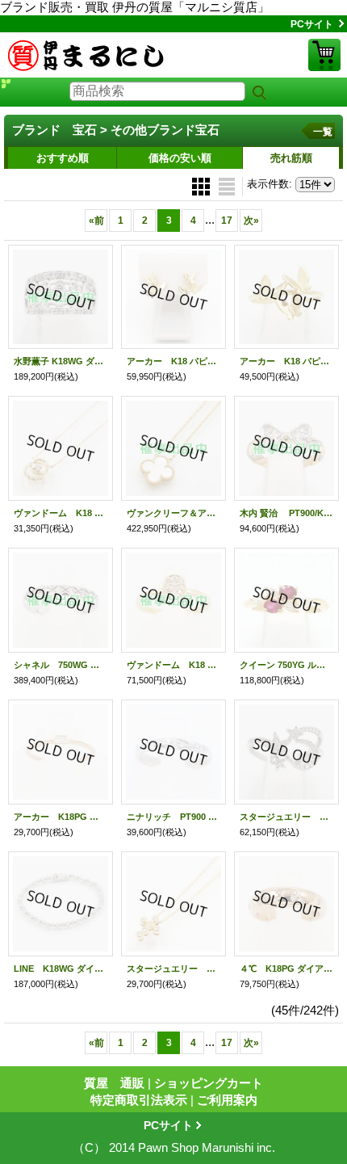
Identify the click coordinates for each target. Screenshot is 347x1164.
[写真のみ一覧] (202, 185)
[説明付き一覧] (226, 185)
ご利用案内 (227, 1100)
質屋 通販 (114, 1083)
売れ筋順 (291, 158)
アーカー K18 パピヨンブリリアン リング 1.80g (286, 361)
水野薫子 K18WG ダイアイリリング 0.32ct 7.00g (60, 361)
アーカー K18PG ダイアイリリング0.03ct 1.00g (60, 817)
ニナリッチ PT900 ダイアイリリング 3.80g (173, 817)
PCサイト (312, 24)
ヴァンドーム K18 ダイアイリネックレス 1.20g (60, 513)
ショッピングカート (324, 55)
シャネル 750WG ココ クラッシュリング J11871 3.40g (60, 665)
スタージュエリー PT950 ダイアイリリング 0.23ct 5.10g (286, 817)
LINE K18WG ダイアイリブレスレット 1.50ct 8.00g (60, 968)
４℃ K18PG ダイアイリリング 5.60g (286, 968)
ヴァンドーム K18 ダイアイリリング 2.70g (173, 665)
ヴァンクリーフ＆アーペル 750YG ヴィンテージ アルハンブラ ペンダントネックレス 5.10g (173, 513)
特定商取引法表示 (138, 1100)
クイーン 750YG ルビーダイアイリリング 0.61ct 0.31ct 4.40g (286, 665)
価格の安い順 (179, 158)
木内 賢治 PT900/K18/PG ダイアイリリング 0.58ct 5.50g (286, 513)
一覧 (322, 131)
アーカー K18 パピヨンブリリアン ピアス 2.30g (173, 361)
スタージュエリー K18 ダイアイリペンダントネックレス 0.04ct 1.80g (173, 968)
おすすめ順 (62, 158)
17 (226, 220)
